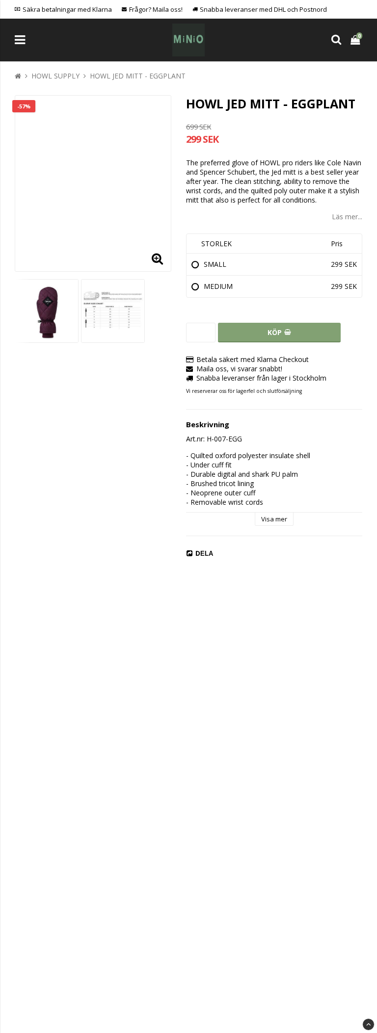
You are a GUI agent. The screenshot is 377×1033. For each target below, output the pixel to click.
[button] (157, 258)
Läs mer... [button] (347, 216)
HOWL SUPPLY (55, 75)
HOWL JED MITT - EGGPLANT (138, 75)
